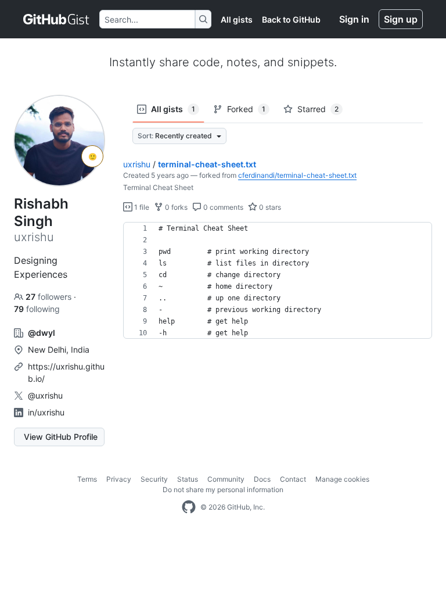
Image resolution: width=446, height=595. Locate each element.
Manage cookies (342, 479)
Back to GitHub (291, 19)
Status (187, 479)
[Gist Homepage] (56, 19)
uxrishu (136, 164)
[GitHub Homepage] (189, 507)
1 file (140, 207)
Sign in (354, 19)
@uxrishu (45, 395)
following (37, 309)
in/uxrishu (46, 412)
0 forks (175, 207)
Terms (87, 479)
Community (225, 479)
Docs (262, 479)
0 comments (222, 207)
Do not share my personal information (223, 489)
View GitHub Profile (61, 437)
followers (50, 297)
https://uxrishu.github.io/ (66, 372)
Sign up (401, 19)
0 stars (269, 207)
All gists (237, 19)
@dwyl (41, 333)
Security (154, 479)
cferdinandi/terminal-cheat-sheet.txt (297, 175)
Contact (293, 479)
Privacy (118, 479)
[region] (277, 281)
